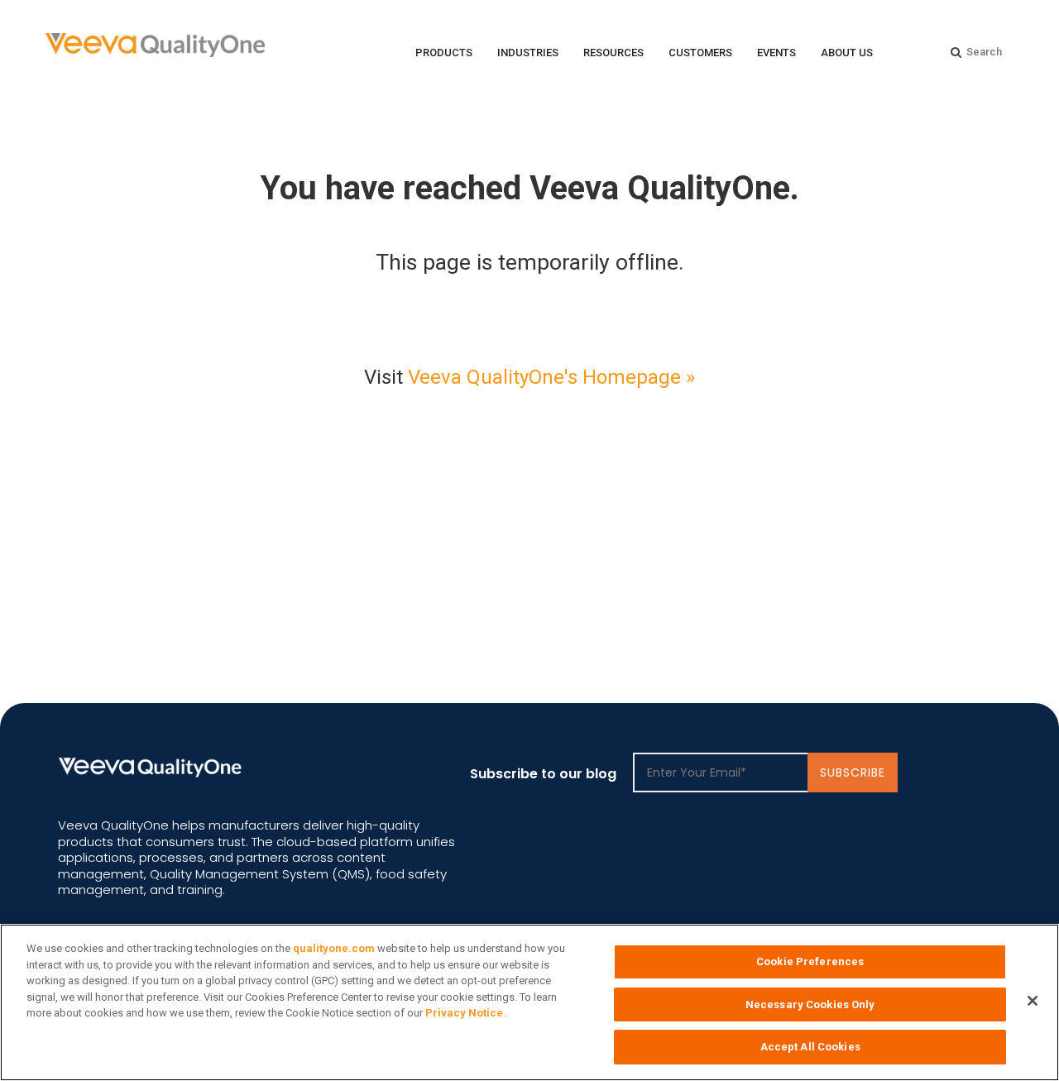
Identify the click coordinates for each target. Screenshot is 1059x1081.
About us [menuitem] (847, 52)
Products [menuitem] (443, 52)
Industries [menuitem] (527, 52)
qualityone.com (334, 948)
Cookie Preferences (810, 961)
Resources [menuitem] (613, 52)
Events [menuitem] (776, 52)
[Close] (1032, 1001)
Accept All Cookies (810, 1046)
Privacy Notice (464, 1013)
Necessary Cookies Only (810, 1004)
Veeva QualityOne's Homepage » (551, 377)
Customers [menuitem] (700, 52)
